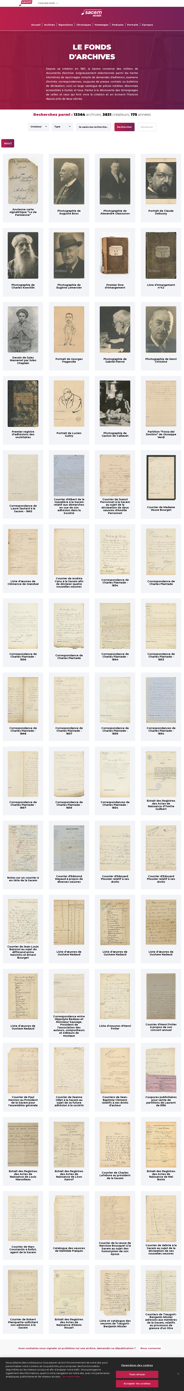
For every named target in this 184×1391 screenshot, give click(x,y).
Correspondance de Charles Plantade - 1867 (23, 805)
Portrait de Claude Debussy (161, 212)
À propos (147, 24)
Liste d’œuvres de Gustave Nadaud (69, 953)
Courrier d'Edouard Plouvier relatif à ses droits (115, 879)
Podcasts (117, 24)
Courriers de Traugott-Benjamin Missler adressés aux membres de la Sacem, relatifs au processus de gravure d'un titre (161, 1321)
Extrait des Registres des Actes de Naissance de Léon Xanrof (69, 1175)
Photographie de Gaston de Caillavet (115, 434)
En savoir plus (71, 1376)
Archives (49, 24)
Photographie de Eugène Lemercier (69, 286)
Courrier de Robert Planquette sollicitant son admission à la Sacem (23, 1323)
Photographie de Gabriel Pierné (115, 360)
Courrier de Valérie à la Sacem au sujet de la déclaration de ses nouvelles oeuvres (161, 1249)
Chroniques (84, 24)
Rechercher (124, 127)
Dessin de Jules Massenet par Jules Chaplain (23, 360)
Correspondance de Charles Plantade (161, 583)
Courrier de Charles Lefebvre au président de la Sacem (115, 1175)
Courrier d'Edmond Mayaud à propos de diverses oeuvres (69, 879)
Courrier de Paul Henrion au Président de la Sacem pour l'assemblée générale (23, 1101)
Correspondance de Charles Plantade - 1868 (23, 730)
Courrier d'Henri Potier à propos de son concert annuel (161, 1027)
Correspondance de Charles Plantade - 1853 (161, 656)
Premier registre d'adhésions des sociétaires (23, 434)
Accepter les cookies (137, 1383)
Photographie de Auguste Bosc (69, 212)
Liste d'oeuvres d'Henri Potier (115, 1027)
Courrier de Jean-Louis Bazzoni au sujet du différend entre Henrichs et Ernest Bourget (23, 952)
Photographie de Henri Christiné (161, 360)
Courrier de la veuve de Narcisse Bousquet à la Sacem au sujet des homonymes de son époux (115, 1248)
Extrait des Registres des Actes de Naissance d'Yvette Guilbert (161, 805)
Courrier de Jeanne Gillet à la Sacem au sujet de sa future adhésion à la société (69, 1101)
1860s (8, 143)
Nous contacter (151, 1348)
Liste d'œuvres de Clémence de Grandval (23, 583)
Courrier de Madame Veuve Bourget (161, 509)
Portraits (132, 24)
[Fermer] (178, 1374)
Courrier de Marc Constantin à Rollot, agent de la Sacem (23, 1249)
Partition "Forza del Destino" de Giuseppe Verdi (161, 434)
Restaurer (147, 127)
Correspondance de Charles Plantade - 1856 (23, 656)
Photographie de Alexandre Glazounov (115, 212)
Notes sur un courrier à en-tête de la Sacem (23, 879)
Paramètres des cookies (137, 1365)
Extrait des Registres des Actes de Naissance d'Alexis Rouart (69, 1323)
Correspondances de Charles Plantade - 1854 (161, 730)
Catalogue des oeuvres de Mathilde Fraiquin (69, 1249)
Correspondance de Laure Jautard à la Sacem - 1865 (23, 508)
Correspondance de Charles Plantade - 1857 (69, 730)
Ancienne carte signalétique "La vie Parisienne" (23, 212)
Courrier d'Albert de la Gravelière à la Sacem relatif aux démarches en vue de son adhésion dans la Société (69, 506)
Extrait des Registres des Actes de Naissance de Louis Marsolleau (23, 1175)
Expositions (66, 24)
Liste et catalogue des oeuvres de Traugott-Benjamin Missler (115, 1323)
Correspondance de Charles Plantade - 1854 (115, 582)
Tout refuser (137, 1374)
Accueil (35, 24)
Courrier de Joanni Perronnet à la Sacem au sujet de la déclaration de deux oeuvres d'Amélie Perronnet (115, 506)
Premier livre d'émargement (115, 286)
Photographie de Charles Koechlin (23, 286)
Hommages (101, 24)
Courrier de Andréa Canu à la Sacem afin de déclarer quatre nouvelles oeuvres (69, 582)
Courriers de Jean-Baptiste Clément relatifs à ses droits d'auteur (115, 1101)
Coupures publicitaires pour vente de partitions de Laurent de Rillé (161, 1101)
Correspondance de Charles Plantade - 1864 (115, 656)
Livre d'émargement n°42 (161, 286)
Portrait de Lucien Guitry (69, 434)
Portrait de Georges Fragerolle (69, 360)
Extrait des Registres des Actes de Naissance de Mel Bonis (161, 1175)
